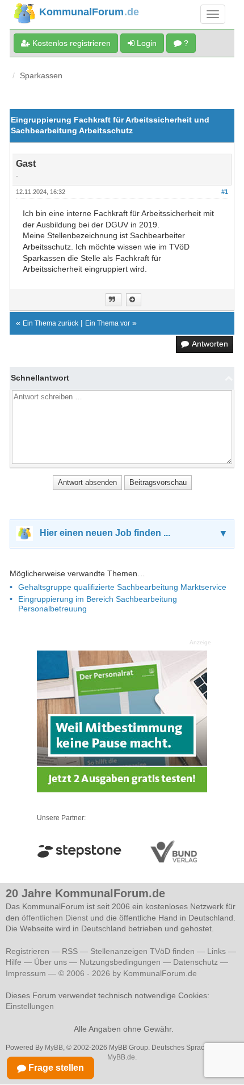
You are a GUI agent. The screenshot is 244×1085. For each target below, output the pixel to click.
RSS (70, 951)
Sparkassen (41, 75)
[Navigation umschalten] (212, 14)
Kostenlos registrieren (70, 43)
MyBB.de (121, 1057)
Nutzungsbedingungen (120, 961)
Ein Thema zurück (50, 323)
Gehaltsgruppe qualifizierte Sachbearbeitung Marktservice (122, 587)
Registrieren (29, 951)
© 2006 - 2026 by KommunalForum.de (127, 973)
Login (145, 43)
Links (216, 951)
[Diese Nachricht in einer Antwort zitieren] (113, 299)
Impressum (26, 973)
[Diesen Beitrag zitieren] (133, 299)
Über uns (50, 961)
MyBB (54, 1048)
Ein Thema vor (107, 323)
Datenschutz (195, 961)
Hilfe (14, 961)
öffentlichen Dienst (55, 917)
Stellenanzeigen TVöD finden (142, 951)
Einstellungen (30, 1006)
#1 (224, 191)
